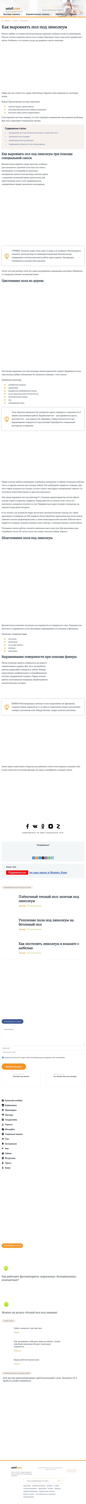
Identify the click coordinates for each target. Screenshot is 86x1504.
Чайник (8, 1153)
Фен (7, 1148)
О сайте (56, 1486)
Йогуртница (10, 1158)
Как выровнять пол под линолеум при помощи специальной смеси (33, 133)
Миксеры (9, 1115)
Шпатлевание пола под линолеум (21, 140)
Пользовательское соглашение (45, 1494)
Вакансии (58, 1488)
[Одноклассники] (36, 858)
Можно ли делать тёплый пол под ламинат (29, 1312)
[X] (43, 858)
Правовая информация (30, 1491)
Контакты (50, 1486)
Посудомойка (11, 1119)
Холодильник (11, 1143)
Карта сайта (27, 1486)
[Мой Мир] (40, 858)
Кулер (7, 1167)
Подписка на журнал (38, 1486)
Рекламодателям (28, 1497)
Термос (8, 1163)
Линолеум (22, 906)
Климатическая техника (37, 14)
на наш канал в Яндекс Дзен (37, 872)
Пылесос (9, 1124)
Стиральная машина (14, 1134)
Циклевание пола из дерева (19, 137)
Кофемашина (11, 1105)
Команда (50, 1488)
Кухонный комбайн (13, 1100)
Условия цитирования (30, 1488)
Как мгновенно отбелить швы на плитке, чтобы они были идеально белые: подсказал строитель (37, 1344)
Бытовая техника (11, 14)
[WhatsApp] (49, 858)
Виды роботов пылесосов (26, 1359)
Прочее (72, 14)
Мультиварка (10, 1110)
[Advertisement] (43, 66)
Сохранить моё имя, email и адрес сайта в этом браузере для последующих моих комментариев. (34, 1057)
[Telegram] (52, 858)
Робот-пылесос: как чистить (28, 1328)
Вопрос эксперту (28, 1494)
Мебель (59, 14)
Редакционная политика (46, 1491)
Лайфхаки (17, 1351)
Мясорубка (10, 1129)
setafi (16, 1467)
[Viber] (46, 858)
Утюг (7, 1139)
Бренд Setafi (42, 1488)
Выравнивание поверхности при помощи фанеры (27, 144)
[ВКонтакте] (33, 858)
